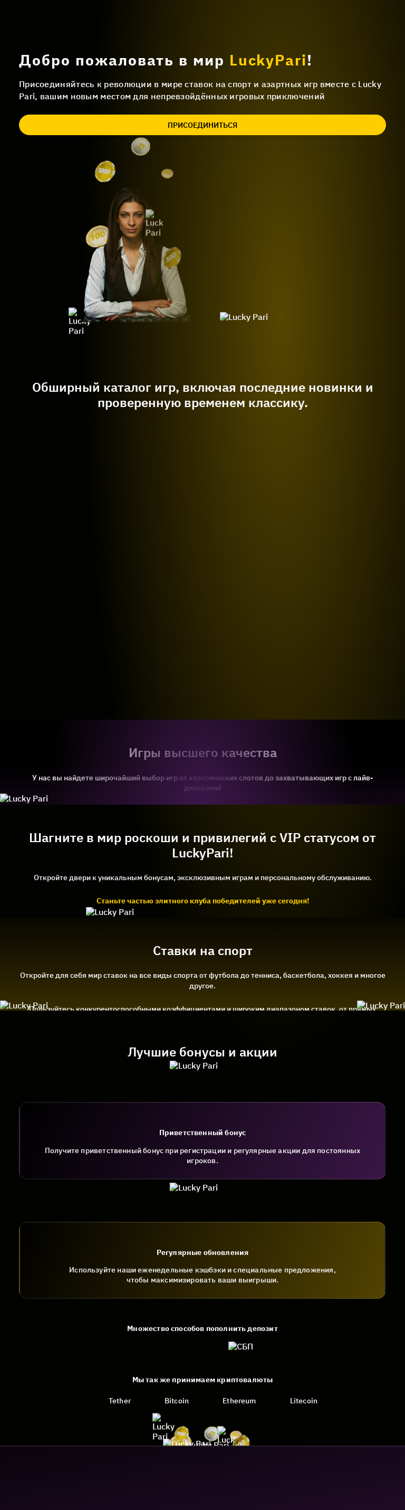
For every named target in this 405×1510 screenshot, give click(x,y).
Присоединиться (202, 125)
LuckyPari (268, 60)
